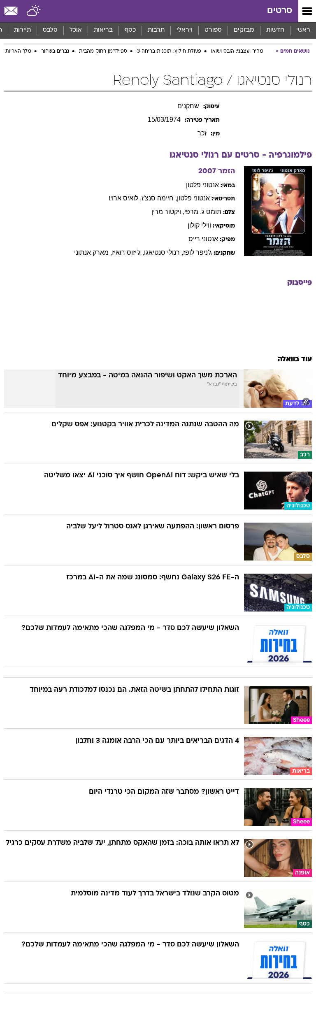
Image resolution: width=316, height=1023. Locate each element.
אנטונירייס (203, 238)
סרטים (279, 11)
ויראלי (185, 30)
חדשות (275, 30)
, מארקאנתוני (93, 252)
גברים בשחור (55, 51)
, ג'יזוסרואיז (128, 252)
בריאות (103, 30)
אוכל (76, 30)
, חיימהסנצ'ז (159, 198)
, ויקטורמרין (167, 211)
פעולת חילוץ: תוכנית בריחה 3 (169, 51)
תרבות (156, 30)
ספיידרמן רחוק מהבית (103, 51)
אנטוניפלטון (202, 184)
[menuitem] (275, 30)
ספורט (213, 30)
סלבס (50, 30)
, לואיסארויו (125, 198)
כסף (130, 30)
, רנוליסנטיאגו (163, 252)
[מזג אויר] (34, 11)
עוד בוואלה (295, 359)
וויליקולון (199, 225)
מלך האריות (18, 51)
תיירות (22, 30)
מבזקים (244, 30)
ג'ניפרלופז (197, 252)
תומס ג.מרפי (202, 211)
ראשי (303, 30)
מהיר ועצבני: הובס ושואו (237, 51)
